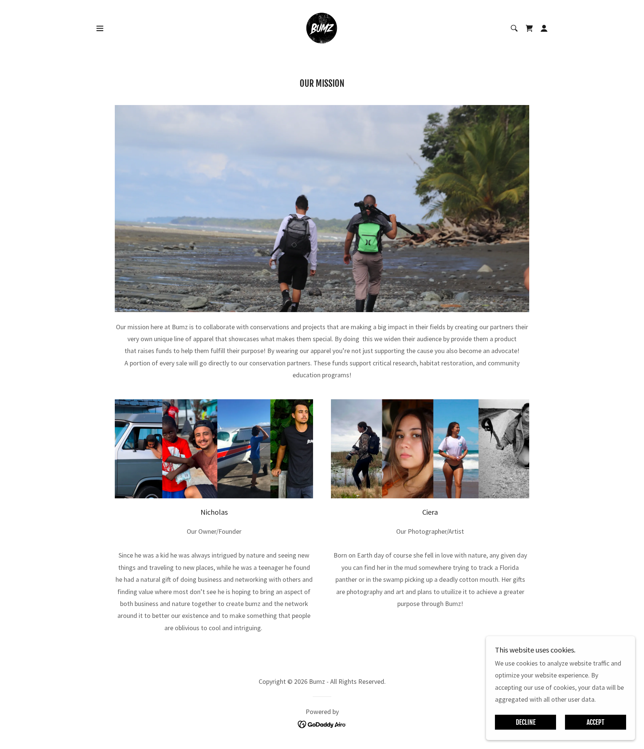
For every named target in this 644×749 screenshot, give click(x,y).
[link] (322, 27)
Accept (595, 722)
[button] (99, 28)
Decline (526, 722)
